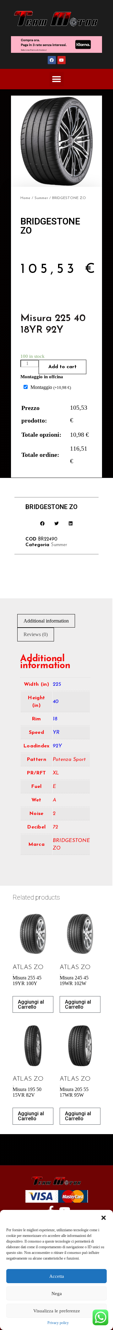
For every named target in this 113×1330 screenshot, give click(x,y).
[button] (103, 1218)
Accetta (56, 1276)
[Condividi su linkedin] (71, 523)
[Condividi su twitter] (57, 523)
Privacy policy (58, 1323)
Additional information (46, 620)
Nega (56, 1293)
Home (25, 198)
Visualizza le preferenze (56, 1310)
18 (55, 719)
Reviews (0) (36, 634)
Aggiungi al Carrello (31, 1004)
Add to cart (62, 366)
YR (56, 732)
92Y (57, 746)
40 (56, 701)
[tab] (46, 621)
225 (57, 684)
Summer (41, 198)
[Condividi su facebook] (42, 523)
